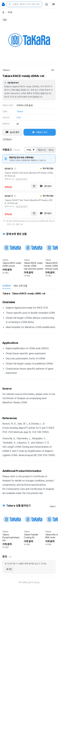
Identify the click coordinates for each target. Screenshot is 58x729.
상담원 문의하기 (22, 179)
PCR (10, 12)
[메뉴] (54, 4)
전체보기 (53, 506)
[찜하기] (34, 186)
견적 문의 (48, 186)
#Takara (7, 139)
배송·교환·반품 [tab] (20, 285)
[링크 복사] (53, 70)
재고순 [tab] (51, 150)
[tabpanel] (29, 393)
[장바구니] (46, 4)
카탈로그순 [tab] (41, 150)
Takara (6, 70)
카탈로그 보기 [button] (41, 132)
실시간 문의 (14, 132)
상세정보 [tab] (6, 285)
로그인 (9, 569)
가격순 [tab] (30, 150)
